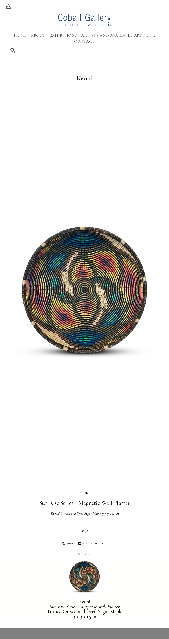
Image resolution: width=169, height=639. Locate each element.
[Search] (12, 50)
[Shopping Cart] (8, 6)
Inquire (84, 554)
